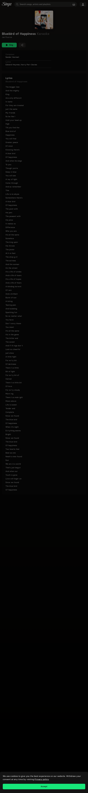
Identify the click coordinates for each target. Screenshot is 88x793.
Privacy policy (41, 779)
